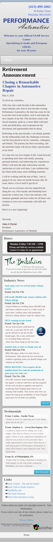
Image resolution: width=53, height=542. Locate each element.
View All (45, 403)
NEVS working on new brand (18, 320)
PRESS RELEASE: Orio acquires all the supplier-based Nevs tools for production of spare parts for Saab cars (24, 370)
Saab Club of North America (21, 487)
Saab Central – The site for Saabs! (23, 483)
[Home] (26, 23)
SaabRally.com (15, 490)
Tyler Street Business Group (21, 497)
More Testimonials (42, 472)
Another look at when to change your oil (23, 347)
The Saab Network (16, 493)
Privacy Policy (26, 520)
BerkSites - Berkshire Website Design (16, 526)
